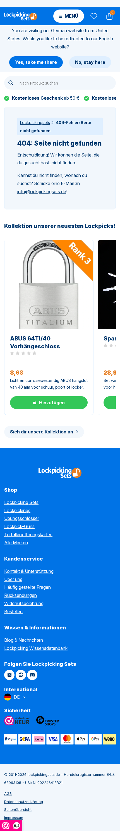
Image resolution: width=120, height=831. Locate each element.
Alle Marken (16, 542)
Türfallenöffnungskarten (28, 534)
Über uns (13, 579)
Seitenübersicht (18, 809)
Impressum (13, 817)
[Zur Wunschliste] (93, 16)
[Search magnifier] (11, 83)
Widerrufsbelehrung (24, 603)
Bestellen (13, 611)
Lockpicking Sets (21, 502)
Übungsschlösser (21, 518)
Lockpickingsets (35, 122)
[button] (49, 402)
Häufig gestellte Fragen (27, 587)
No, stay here (90, 62)
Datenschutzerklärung (23, 801)
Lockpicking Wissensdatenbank (36, 648)
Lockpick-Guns (19, 526)
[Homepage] (20, 16)
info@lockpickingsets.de (41, 191)
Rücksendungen (20, 595)
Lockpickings (17, 510)
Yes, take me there (36, 62)
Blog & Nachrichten (23, 640)
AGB (8, 793)
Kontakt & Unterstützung (29, 571)
